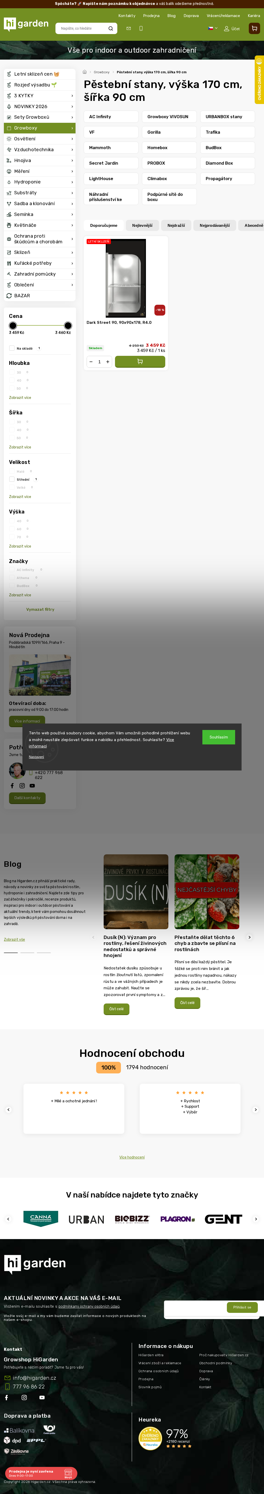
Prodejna (151, 15)
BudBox (27, 586)
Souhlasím (219, 737)
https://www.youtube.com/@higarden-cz (43, 1398)
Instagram (25, 1398)
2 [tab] (27, 952)
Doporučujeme (103, 225)
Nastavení (36, 757)
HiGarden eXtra (151, 1355)
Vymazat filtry (40, 609)
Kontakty (126, 15)
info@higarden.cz (34, 1378)
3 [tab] (44, 952)
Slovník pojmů (150, 1387)
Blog (171, 15)
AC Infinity (29, 570)
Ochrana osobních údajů (158, 1371)
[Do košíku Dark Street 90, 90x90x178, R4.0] (140, 362)
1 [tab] (11, 952)
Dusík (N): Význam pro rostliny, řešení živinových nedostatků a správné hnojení (135, 946)
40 (23, 380)
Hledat (110, 28)
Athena (27, 578)
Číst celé (116, 1009)
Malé (24, 471)
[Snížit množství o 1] (91, 361)
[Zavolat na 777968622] (142, 28)
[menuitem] (40, 74)
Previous (94, 937)
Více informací (27, 721)
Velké (25, 487)
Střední (27, 479)
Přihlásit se (242, 1307)
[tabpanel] (136, 937)
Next (250, 937)
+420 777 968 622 (49, 775)
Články (204, 1379)
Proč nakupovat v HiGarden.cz (224, 1355)
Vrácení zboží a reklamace (159, 1363)
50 (22, 388)
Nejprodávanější (215, 225)
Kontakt (205, 1387)
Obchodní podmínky (215, 1363)
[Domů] (85, 71)
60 (23, 529)
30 (22, 372)
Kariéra (254, 15)
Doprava (191, 15)
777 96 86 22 (29, 1387)
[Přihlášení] (231, 29)
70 (22, 537)
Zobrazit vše (14, 939)
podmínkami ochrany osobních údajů (89, 1306)
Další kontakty (27, 798)
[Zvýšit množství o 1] (108, 361)
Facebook (7, 1398)
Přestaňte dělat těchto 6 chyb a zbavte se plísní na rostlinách (205, 943)
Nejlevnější (142, 225)
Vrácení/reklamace (223, 15)
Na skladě (28, 348)
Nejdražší (176, 225)
